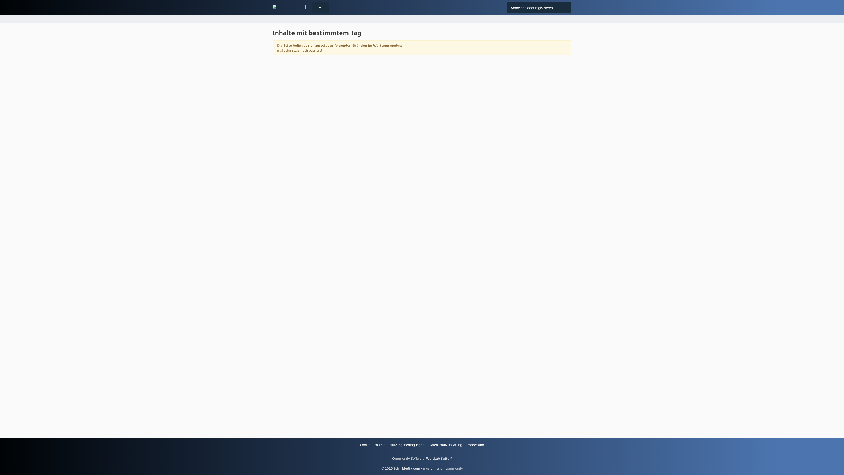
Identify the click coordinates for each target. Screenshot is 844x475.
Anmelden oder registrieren (532, 7)
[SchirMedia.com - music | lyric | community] (289, 7)
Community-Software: (422, 458)
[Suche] (563, 7)
